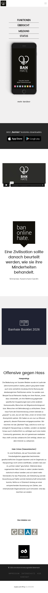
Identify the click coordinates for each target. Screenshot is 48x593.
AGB (39, 573)
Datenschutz (28, 573)
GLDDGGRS (30, 587)
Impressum (14, 573)
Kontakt (25, 577)
